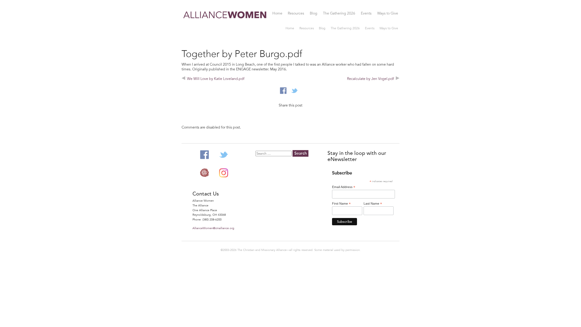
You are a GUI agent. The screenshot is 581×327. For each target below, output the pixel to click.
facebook (283, 90)
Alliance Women (225, 19)
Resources (296, 13)
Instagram (223, 172)
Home (277, 13)
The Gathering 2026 (339, 13)
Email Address (343, 187)
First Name (341, 203)
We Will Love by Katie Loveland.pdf (215, 79)
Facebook (204, 154)
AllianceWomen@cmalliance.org (213, 228)
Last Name (373, 203)
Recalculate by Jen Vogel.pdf (370, 79)
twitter (294, 90)
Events (366, 13)
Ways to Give (387, 13)
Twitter (223, 154)
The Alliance (204, 172)
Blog (313, 13)
